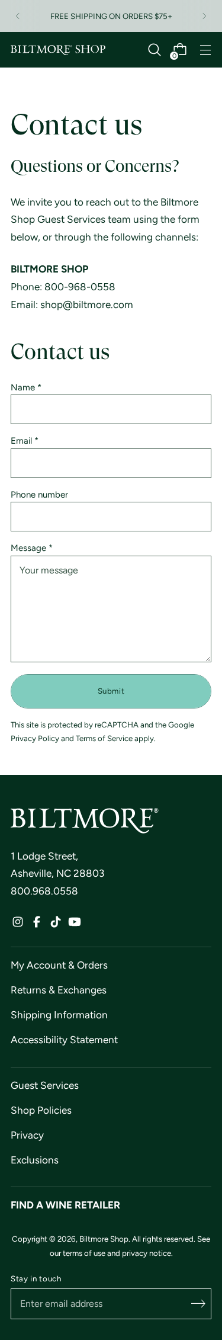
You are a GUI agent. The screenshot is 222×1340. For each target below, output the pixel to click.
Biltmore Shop (103, 1238)
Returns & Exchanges (59, 990)
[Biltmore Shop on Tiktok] (56, 925)
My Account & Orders (59, 965)
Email (24, 441)
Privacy (27, 1135)
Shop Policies (41, 1110)
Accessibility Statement (64, 1040)
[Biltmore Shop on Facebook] (37, 925)
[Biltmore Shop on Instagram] (18, 925)
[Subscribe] (198, 1303)
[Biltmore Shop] (58, 50)
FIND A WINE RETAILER (65, 1205)
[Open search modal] (154, 50)
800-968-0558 (79, 287)
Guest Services (45, 1085)
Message (32, 548)
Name (26, 388)
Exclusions (35, 1160)
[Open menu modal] (205, 50)
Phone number (39, 495)
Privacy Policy (35, 738)
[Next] (204, 16)
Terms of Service (104, 738)
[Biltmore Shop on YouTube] (74, 925)
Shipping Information (59, 1015)
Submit (111, 690)
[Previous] (18, 16)
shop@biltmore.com (86, 304)
